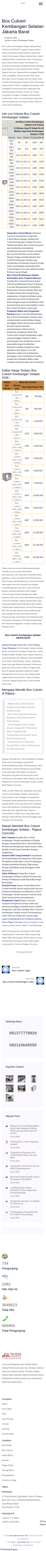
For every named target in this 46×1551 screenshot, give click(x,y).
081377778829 (23, 1033)
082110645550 (23, 1045)
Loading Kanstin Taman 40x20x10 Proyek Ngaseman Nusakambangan (23, 1190)
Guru (13, 1542)
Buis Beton (7, 1445)
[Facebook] (17, 957)
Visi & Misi (7, 1409)
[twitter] (21, 957)
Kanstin (5, 1460)
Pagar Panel (7, 1465)
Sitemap (5, 1429)
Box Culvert (7, 1450)
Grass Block (7, 1455)
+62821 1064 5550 (10, 1522)
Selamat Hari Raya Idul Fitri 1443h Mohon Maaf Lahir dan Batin (23, 1155)
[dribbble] (25, 957)
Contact (5, 1424)
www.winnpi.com (23, 1542)
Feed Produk (8, 1434)
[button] (40, 3)
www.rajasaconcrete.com (18, 1535)
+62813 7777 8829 (10, 1518)
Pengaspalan (8, 1475)
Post (4, 1414)
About (4, 1404)
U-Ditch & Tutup (9, 1480)
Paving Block (8, 1470)
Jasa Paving (7, 1419)
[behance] (29, 957)
